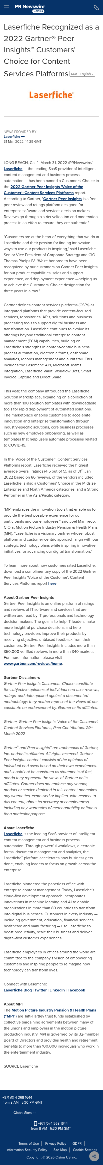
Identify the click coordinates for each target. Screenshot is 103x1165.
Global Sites (23, 1112)
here (52, 583)
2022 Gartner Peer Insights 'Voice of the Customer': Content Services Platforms (43, 190)
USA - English (81, 74)
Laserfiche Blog (18, 990)
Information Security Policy (26, 1149)
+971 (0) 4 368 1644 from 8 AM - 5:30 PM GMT (51, 1126)
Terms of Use (28, 1143)
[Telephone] (96, 7)
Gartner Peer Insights (62, 199)
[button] (51, 94)
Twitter (40, 990)
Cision (60, 1157)
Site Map (60, 1149)
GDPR (77, 1143)
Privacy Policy (55, 1143)
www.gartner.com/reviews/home (33, 663)
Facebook (76, 990)
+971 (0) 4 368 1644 (17, 1097)
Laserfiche (13, 169)
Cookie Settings (85, 1149)
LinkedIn (57, 990)
